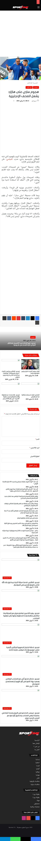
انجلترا (36, 87)
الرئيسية (35, 83)
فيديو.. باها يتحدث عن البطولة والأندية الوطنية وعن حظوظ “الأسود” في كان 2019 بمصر (11, 396)
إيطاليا (38, 772)
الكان (38, 778)
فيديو (32, 337)
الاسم (37, 439)
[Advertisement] (20, 33)
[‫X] (33, 318)
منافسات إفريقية (35, 781)
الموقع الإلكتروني (34, 456)
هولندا (38, 775)
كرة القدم (29, 83)
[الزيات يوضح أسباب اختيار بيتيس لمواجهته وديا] (30, 364)
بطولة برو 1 (36, 794)
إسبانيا (38, 759)
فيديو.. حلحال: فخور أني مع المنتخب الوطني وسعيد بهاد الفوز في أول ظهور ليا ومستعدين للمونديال (22, 681)
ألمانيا (38, 769)
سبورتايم (34, 101)
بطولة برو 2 (36, 797)
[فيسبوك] (37, 318)
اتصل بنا (37, 749)
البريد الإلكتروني (34, 448)
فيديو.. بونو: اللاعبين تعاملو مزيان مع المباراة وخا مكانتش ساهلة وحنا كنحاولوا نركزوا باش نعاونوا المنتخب (21, 615)
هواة (38, 800)
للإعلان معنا (36, 743)
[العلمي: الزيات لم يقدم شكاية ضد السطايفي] (30, 388)
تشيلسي (9, 159)
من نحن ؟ (37, 746)
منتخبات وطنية (35, 807)
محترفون (37, 803)
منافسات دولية (35, 784)
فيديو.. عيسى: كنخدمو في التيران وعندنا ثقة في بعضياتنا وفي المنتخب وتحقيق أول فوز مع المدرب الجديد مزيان (20, 715)
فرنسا (38, 766)
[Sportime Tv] (20, 7)
